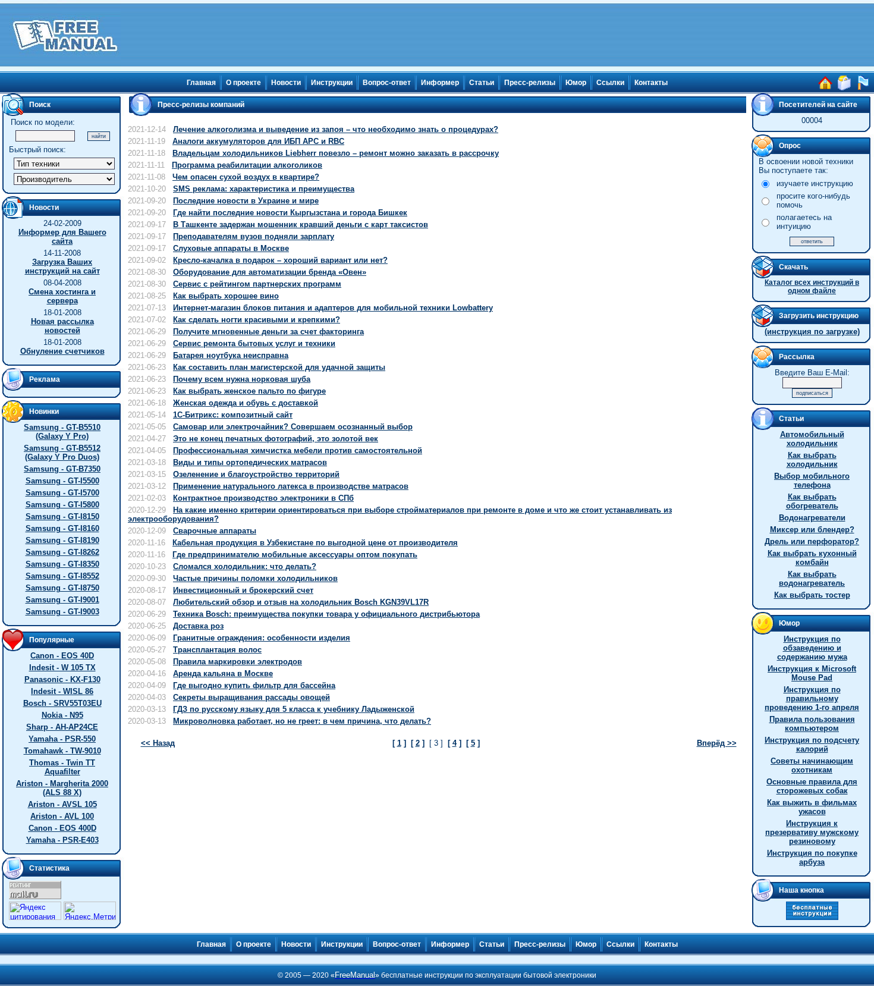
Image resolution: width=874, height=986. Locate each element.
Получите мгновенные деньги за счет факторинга (268, 331)
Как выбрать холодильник (812, 460)
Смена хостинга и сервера (62, 296)
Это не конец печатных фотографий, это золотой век (275, 438)
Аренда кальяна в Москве (223, 673)
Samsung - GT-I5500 (62, 480)
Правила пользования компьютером (812, 724)
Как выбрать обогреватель (812, 501)
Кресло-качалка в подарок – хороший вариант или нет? (280, 260)
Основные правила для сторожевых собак (811, 786)
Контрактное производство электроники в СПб (263, 498)
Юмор (575, 82)
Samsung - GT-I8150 (62, 516)
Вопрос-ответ (387, 82)
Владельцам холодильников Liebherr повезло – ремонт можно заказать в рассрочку (335, 153)
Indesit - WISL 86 (62, 691)
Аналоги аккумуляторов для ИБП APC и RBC (258, 141)
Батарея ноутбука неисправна (230, 355)
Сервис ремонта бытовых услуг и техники (254, 343)
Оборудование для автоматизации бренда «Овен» (269, 272)
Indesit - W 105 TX (62, 667)
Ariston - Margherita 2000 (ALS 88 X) (62, 788)
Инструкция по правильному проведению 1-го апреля (812, 698)
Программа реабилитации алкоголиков (247, 165)
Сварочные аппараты (214, 530)
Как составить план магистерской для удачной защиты (279, 367)
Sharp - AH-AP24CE (62, 727)
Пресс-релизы (529, 82)
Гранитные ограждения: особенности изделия (261, 637)
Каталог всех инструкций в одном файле (812, 286)
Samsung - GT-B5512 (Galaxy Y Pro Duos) (62, 452)
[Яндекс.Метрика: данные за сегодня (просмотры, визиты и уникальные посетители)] (90, 911)
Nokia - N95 (62, 715)
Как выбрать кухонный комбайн (812, 558)
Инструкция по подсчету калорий (812, 744)
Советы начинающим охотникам (812, 765)
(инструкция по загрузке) (812, 331)
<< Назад (158, 743)
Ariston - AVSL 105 (62, 804)
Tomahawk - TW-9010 (62, 750)
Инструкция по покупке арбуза (812, 857)
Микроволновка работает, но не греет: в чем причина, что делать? (302, 721)
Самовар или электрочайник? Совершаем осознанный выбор (293, 426)
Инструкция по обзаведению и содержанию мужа (812, 648)
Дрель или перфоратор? (812, 541)
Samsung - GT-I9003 (62, 611)
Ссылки (610, 82)
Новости (286, 82)
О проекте (243, 82)
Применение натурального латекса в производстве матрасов (290, 486)
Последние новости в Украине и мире (246, 200)
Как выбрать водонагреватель (812, 579)
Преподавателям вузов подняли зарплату (253, 236)
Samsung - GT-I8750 (62, 587)
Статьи (481, 82)
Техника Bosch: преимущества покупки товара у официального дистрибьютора (326, 614)
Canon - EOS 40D (62, 655)
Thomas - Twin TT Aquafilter (62, 767)
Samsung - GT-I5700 (62, 492)
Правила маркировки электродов (237, 661)
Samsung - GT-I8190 (62, 540)
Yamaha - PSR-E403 (62, 840)
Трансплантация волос (217, 649)
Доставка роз (198, 625)
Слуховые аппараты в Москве (231, 248)
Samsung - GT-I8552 (62, 575)
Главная (201, 82)
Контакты (651, 82)
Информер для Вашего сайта (62, 237)
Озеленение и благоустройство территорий (256, 474)
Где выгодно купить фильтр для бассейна (254, 685)
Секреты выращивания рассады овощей (251, 697)
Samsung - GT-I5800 (62, 504)
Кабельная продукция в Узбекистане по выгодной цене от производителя (315, 542)
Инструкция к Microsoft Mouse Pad (812, 673)
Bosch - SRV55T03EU (62, 703)
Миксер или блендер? (812, 529)
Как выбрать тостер (812, 595)
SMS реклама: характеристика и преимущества (263, 188)
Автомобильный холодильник (812, 439)
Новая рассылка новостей (62, 326)
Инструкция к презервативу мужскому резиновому (812, 832)
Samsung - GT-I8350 (62, 564)
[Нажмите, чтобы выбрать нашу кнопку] (812, 917)
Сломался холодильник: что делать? (244, 566)
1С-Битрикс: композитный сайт (233, 414)
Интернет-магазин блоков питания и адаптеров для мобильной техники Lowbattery (333, 307)
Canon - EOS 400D (62, 828)
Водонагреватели (812, 517)
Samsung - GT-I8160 (62, 528)
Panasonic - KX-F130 (62, 679)
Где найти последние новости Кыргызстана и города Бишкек (290, 212)
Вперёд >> (717, 743)
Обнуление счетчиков (62, 351)
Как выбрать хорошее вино (226, 295)
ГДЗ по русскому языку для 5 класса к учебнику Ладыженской (293, 709)
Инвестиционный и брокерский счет (243, 590)
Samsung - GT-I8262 (62, 552)
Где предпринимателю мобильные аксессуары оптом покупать (294, 554)
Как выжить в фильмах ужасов (812, 807)
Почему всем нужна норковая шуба (241, 379)
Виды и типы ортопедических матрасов (250, 462)
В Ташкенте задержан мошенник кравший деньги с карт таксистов (300, 224)
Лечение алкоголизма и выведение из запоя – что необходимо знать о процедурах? (335, 129)
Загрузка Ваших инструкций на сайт (62, 266)
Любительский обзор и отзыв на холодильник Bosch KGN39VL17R (301, 602)
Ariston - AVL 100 (62, 816)
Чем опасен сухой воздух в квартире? (245, 176)
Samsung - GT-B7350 (62, 468)
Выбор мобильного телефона (812, 480)
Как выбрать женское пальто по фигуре (249, 391)
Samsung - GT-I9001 (62, 599)
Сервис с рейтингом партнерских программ (257, 284)
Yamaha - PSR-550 (62, 738)
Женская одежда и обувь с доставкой (245, 402)
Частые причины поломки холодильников (255, 578)
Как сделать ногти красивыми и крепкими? (256, 319)
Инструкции (332, 82)
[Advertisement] (497, 35)
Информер (440, 82)
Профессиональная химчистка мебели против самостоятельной (297, 450)
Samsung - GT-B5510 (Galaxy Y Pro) (62, 432)
